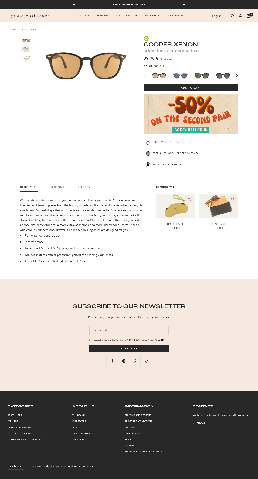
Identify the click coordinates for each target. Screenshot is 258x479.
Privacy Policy (154, 340)
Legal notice (132, 433)
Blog (75, 427)
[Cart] (248, 16)
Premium (102, 15)
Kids (117, 15)
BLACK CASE (218, 224)
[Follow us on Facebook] (112, 361)
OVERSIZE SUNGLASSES (20, 433)
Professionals (81, 433)
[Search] (232, 16)
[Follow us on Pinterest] (135, 361)
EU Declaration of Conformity (143, 451)
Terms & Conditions (113, 340)
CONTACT (199, 423)
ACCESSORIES (175, 15)
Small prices (152, 15)
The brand (78, 415)
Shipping (57, 187)
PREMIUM (13, 421)
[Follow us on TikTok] (146, 361)
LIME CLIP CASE (175, 224)
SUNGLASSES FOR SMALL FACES (25, 439)
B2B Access (79, 439)
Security (84, 187)
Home (11, 29)
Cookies (129, 445)
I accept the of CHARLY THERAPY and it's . (127, 340)
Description (29, 187)
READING (131, 15)
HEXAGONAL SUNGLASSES (22, 427)
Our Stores (79, 421)
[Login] (240, 15)
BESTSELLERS (15, 415)
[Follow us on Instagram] (124, 361)
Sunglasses (82, 15)
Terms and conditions (138, 421)
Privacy (129, 439)
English (217, 16)
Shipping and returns (138, 415)
